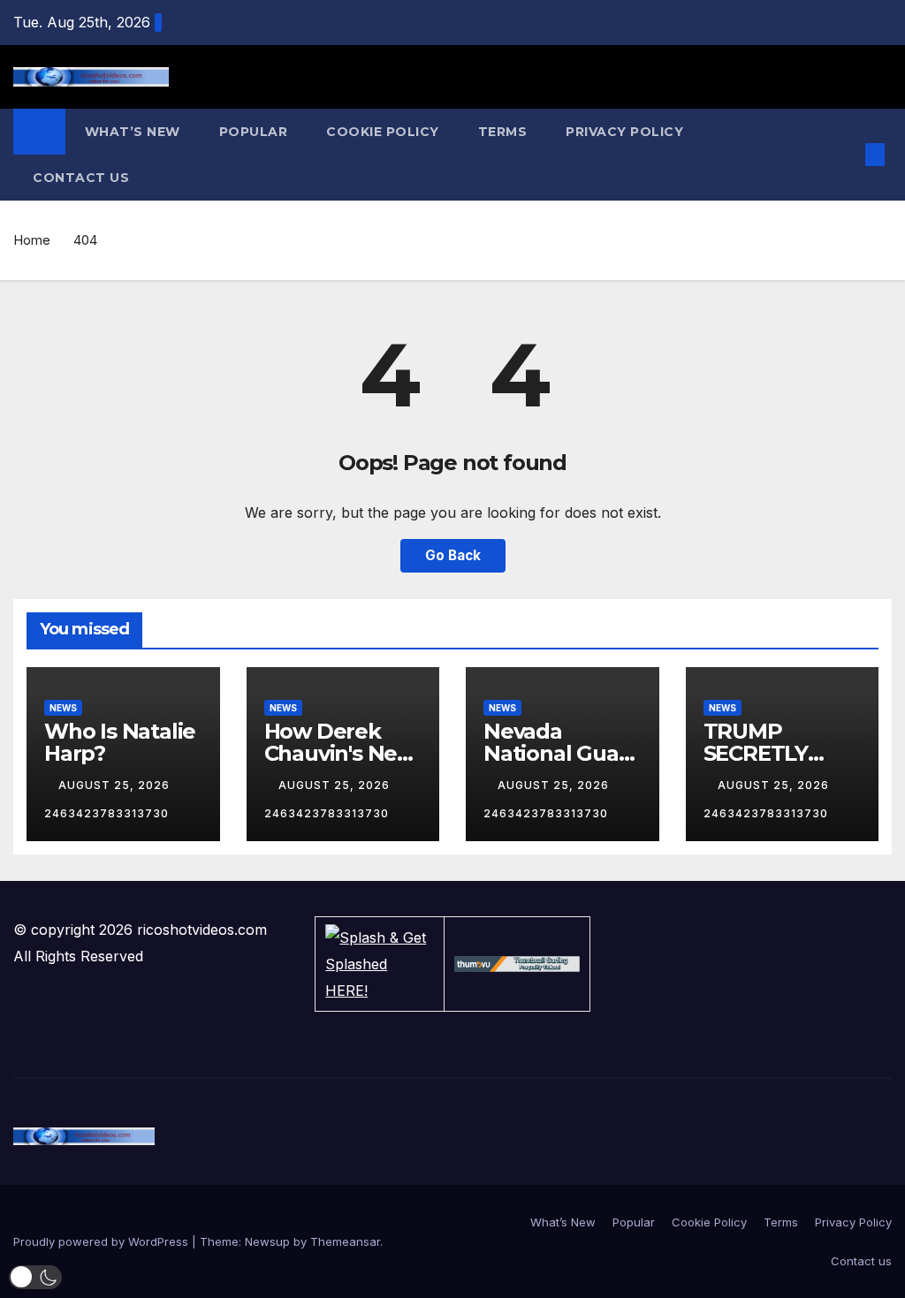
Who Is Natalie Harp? (119, 742)
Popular (253, 132)
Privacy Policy (624, 132)
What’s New (132, 132)
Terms (503, 132)
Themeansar (345, 1241)
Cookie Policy (382, 132)
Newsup (267, 1241)
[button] (846, 154)
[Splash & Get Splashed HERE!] (379, 964)
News (63, 707)
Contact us (81, 178)
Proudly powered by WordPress (102, 1241)
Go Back (453, 555)
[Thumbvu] (517, 964)
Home (31, 240)
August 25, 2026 (115, 785)
